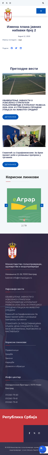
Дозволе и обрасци (15, 366)
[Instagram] (10, 3)
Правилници (12, 350)
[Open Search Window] (43, 3)
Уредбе (9, 354)
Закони (9, 358)
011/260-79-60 (11, 395)
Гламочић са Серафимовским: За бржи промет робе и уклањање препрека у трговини (22, 155)
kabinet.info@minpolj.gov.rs (18, 278)
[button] (11, 48)
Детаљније (10, 117)
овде (20, 40)
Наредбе (9, 362)
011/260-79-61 (11, 398)
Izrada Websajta (27, 450)
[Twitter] (6, 3)
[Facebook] (3, 3)
